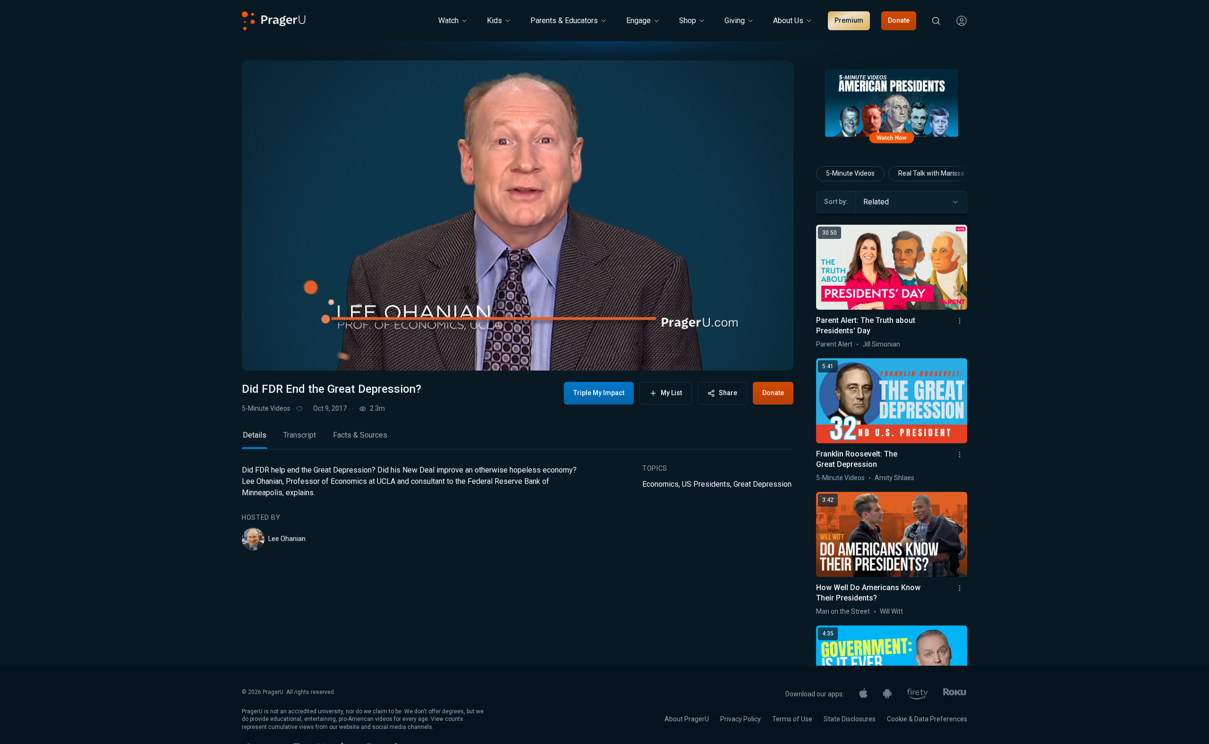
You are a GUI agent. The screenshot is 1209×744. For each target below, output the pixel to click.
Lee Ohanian (287, 538)
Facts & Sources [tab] (360, 435)
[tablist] (517, 439)
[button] (260, 354)
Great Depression (762, 484)
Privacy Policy (740, 719)
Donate (899, 20)
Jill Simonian (881, 344)
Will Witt (891, 611)
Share (728, 393)
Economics (660, 484)
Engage (638, 20)
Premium (848, 20)
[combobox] (911, 202)
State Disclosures (850, 719)
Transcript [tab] (299, 435)
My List (671, 393)
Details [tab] (254, 435)
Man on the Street (843, 611)
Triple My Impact (598, 393)
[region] (517, 215)
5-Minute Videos (266, 408)
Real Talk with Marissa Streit (940, 173)
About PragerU (686, 719)
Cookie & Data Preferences (927, 719)
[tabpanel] (517, 507)
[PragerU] (274, 20)
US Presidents (706, 484)
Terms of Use (792, 719)
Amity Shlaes (894, 478)
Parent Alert (834, 344)
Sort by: (836, 201)
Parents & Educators (564, 20)
